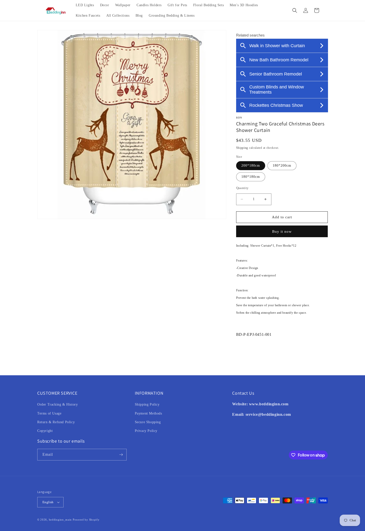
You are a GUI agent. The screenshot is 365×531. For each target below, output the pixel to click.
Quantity (242, 188)
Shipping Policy (147, 404)
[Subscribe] (120, 454)
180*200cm (282, 165)
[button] (294, 10)
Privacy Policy (146, 431)
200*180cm (250, 165)
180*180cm (250, 177)
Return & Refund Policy (56, 422)
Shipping (242, 148)
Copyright (45, 431)
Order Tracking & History (57, 404)
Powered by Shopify (86, 519)
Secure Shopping (148, 422)
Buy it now (282, 231)
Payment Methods (148, 413)
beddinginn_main (60, 519)
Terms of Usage (49, 413)
